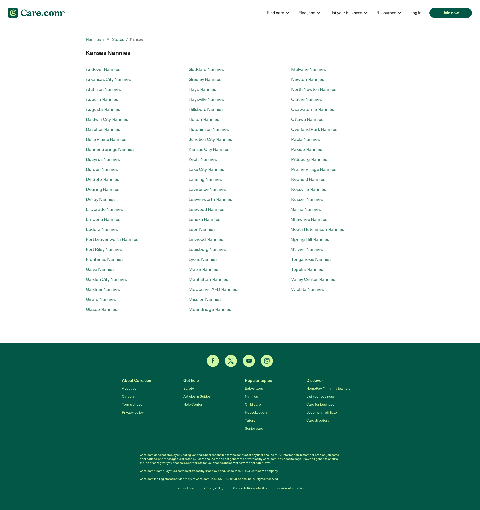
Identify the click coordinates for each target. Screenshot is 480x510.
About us (129, 388)
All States (115, 39)
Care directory (317, 420)
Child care (253, 404)
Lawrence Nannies (207, 189)
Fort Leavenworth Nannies (112, 239)
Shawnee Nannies (309, 219)
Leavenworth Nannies (210, 199)
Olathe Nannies (306, 99)
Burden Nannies (102, 169)
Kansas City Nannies (209, 149)
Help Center (193, 404)
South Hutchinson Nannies (317, 229)
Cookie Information (291, 488)
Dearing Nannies (103, 189)
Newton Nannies (307, 79)
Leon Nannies (202, 229)
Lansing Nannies (205, 179)
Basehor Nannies (103, 129)
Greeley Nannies (205, 79)
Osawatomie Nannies (312, 109)
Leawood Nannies (206, 209)
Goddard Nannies (206, 69)
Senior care (254, 428)
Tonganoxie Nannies (311, 259)
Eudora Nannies (102, 229)
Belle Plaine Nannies (106, 139)
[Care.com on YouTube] (249, 361)
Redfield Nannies (308, 179)
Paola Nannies (305, 139)
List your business (320, 396)
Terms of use (132, 404)
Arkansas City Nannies (108, 79)
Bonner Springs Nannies (110, 149)
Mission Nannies (205, 299)
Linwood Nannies (206, 239)
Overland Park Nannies (314, 129)
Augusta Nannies (103, 109)
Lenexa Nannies (204, 219)
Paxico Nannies (306, 149)
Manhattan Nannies (208, 279)
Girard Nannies (101, 299)
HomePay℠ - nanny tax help (328, 388)
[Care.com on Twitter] (231, 361)
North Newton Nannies (313, 89)
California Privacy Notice (250, 488)
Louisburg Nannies (207, 249)
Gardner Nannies (103, 289)
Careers (128, 396)
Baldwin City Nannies (107, 119)
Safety (189, 388)
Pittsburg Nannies (309, 159)
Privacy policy (133, 412)
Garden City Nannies (106, 279)
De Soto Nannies (102, 179)
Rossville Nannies (308, 189)
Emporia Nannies (103, 219)
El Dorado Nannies (104, 209)
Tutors (250, 420)
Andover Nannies (103, 69)
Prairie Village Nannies (313, 169)
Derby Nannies (101, 199)
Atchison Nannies (103, 89)
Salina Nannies (306, 209)
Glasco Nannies (101, 309)
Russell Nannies (307, 199)
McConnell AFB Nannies (213, 289)
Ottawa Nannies (307, 119)
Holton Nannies (204, 119)
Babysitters (254, 388)
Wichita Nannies (307, 289)
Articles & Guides (197, 396)
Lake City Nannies (206, 169)
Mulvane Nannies (308, 69)
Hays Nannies (202, 89)
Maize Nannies (203, 269)
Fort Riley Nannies (104, 249)
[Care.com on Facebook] (213, 361)
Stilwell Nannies (307, 249)
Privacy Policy (213, 488)
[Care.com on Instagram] (267, 361)
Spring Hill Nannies (310, 239)
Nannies (93, 39)
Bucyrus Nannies (103, 159)
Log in (416, 12)
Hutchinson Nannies (209, 129)
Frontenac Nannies (105, 259)
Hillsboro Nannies (206, 109)
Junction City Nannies (210, 139)
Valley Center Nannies (313, 279)
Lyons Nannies (203, 259)
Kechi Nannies (203, 159)
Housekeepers (256, 412)
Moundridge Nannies (210, 309)
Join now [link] (451, 12)
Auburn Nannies (102, 99)
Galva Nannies (100, 269)
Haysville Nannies (206, 99)
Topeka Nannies (307, 269)
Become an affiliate (321, 412)
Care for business (320, 404)
